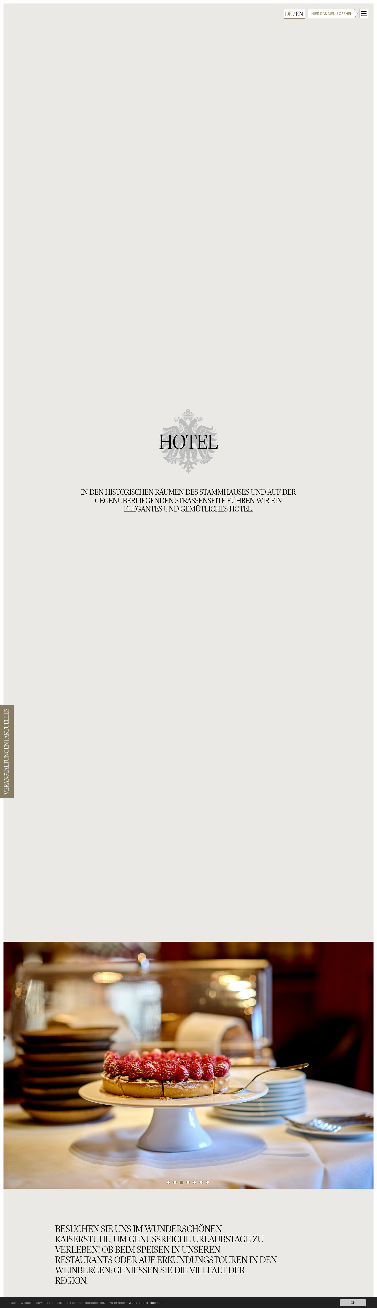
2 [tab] (175, 1183)
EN (299, 14)
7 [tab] (208, 1183)
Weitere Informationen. (146, 1302)
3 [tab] (182, 1183)
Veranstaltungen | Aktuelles (7, 751)
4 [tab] (188, 1183)
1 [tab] (169, 1183)
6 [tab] (201, 1183)
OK (353, 1302)
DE (288, 14)
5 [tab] (195, 1183)
